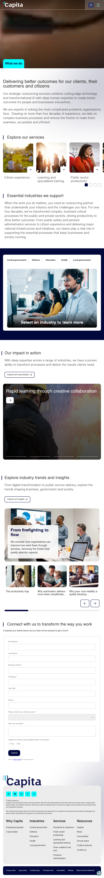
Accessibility (61, 870)
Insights (80, 828)
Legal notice (23, 870)
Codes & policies (84, 845)
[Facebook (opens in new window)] (28, 794)
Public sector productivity (80, 179)
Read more (10, 405)
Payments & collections (63, 828)
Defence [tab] (36, 260)
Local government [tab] (82, 260)
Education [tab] (51, 260)
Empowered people (14, 828)
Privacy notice (10, 870)
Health (33, 841)
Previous (84, 603)
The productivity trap (17, 591)
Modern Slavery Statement (85, 870)
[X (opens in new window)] (34, 794)
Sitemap (70, 870)
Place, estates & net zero (62, 849)
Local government (37, 845)
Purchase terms (48, 870)
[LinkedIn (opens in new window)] (9, 794)
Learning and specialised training (51, 179)
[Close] (91, 5)
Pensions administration (59, 857)
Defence (33, 832)
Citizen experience (17, 177)
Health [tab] (64, 260)
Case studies (12, 832)
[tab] (86, 184)
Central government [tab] (16, 260)
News (79, 832)
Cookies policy (35, 870)
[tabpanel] (52, 298)
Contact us (81, 850)
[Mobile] (98, 5)
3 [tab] (64, 457)
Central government (38, 828)
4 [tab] (85, 456)
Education (34, 837)
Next (95, 603)
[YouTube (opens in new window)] (15, 794)
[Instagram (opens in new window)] (21, 794)
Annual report (83, 841)
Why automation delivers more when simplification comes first (51, 594)
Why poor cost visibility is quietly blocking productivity (83, 594)
